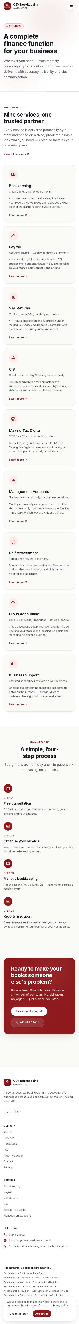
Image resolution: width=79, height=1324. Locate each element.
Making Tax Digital (15, 1209)
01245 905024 (30, 1022)
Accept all (42, 1313)
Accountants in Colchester (49, 1295)
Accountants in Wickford (17, 1282)
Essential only (19, 1313)
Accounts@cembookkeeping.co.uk (30, 1240)
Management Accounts (17, 1215)
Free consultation (26, 1011)
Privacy (8, 1167)
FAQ (6, 1149)
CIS (6, 1203)
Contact (8, 1161)
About (7, 1132)
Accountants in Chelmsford (18, 1277)
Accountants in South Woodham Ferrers (25, 1273)
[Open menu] (71, 7)
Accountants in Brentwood (18, 1295)
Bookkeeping (12, 1186)
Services (9, 1138)
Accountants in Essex (47, 1277)
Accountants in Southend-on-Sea (50, 1290)
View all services (15, 154)
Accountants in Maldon (45, 1286)
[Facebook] (7, 1111)
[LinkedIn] (17, 1111)
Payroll (8, 1192)
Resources (10, 1143)
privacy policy (60, 1305)
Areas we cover (13, 1155)
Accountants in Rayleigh (16, 1290)
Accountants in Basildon (46, 1282)
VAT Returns (11, 1198)
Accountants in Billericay (17, 1286)
